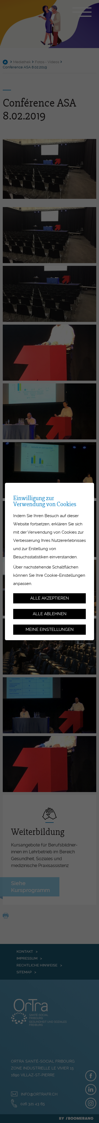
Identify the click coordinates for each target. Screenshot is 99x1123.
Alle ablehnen (50, 613)
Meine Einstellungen (50, 629)
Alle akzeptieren (49, 598)
